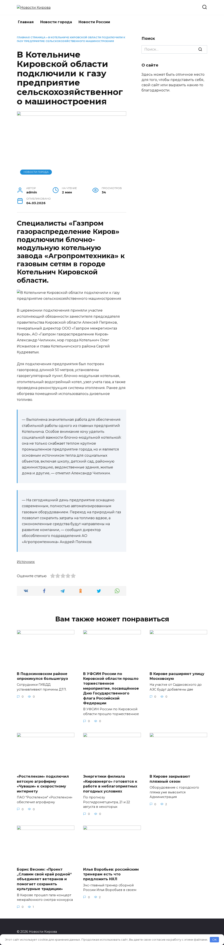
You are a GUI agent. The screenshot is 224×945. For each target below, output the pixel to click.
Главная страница (31, 37)
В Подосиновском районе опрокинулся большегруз (42, 675)
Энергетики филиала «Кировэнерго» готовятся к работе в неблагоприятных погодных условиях (110, 783)
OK (214, 939)
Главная (26, 22)
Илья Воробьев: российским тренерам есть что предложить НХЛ (111, 874)
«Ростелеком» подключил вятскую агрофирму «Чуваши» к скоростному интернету (43, 783)
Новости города (56, 22)
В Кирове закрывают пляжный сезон (170, 778)
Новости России (94, 22)
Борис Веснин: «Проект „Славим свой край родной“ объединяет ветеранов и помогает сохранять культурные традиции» (44, 879)
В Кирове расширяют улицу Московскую (177, 675)
